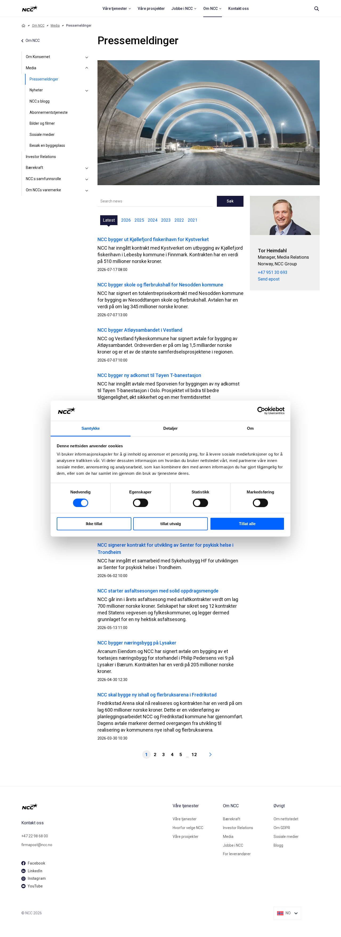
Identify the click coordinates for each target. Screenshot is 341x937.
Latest (109, 220)
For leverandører (237, 854)
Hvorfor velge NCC (188, 828)
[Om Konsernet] (87, 57)
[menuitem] (117, 8)
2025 (139, 220)
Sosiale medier (42, 134)
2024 (152, 220)
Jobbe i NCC (233, 845)
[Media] (87, 68)
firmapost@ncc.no (36, 845)
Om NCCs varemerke (43, 190)
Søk (230, 201)
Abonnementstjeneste (49, 112)
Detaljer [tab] (170, 428)
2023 (166, 220)
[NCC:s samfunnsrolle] (87, 179)
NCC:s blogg (40, 101)
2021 (192, 220)
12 (194, 754)
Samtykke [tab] (91, 428)
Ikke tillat (94, 524)
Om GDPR (282, 828)
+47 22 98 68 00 (34, 836)
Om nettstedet (286, 819)
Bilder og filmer (42, 123)
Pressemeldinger (44, 79)
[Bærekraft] (87, 167)
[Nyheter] (87, 90)
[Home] (23, 25)
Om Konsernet (38, 57)
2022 (179, 220)
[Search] (316, 8)
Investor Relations (41, 157)
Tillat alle (247, 524)
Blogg (278, 845)
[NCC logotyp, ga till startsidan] (29, 8)
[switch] (140, 502)
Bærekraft (34, 167)
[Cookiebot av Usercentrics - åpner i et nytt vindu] (261, 411)
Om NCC (38, 25)
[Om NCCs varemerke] (87, 190)
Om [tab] (250, 428)
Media (55, 25)
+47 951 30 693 (272, 272)
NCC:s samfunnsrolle (43, 179)
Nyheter (36, 90)
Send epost (268, 279)
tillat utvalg (170, 524)
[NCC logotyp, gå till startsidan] (94, 806)
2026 (126, 220)
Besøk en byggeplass (47, 145)
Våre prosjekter (185, 836)
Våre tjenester (185, 819)
